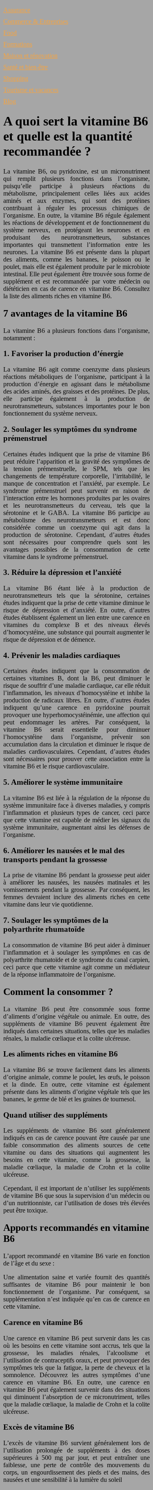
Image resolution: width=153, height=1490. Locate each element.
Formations (17, 44)
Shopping (15, 78)
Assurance (16, 10)
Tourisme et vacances (30, 89)
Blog (9, 101)
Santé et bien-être (25, 67)
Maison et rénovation (30, 55)
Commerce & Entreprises (35, 21)
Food (10, 32)
